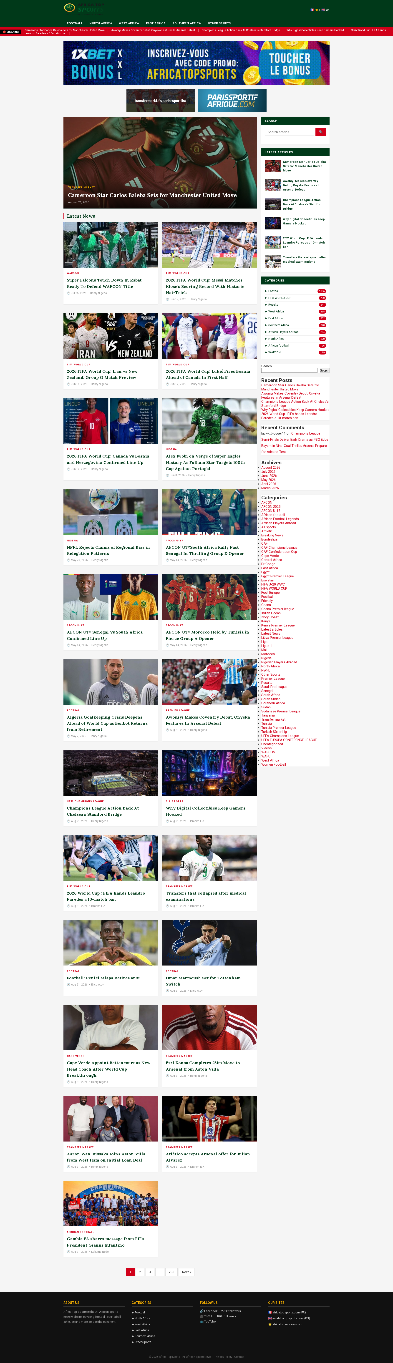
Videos (266, 748)
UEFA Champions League (85, 801)
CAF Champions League (279, 548)
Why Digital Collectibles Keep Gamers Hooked (315, 30)
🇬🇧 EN (325, 9)
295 (171, 1272)
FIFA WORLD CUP (177, 273)
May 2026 (268, 480)
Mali (264, 650)
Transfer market (81, 187)
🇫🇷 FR (314, 9)
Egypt (265, 572)
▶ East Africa (140, 1330)
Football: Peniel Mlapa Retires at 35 (103, 978)
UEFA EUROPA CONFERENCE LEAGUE (289, 740)
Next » (186, 1272)
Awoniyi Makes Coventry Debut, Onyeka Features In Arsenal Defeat (153, 30)
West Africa (129, 23)
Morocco (268, 654)
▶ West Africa (141, 1324)
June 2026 (269, 476)
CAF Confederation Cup (279, 552)
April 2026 (268, 484)
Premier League (178, 710)
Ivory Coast (270, 617)
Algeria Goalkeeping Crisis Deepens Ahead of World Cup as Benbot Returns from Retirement (107, 723)
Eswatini (267, 580)
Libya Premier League (277, 638)
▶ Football (139, 1312)
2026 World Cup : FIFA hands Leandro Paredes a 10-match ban (304, 242)
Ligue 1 (266, 646)
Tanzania (268, 715)
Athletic (267, 531)
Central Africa (271, 560)
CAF (264, 543)
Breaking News (272, 535)
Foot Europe (270, 593)
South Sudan (270, 699)
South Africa (270, 695)
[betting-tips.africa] (160, 100)
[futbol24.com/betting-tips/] (232, 100)
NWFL (265, 670)
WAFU (265, 756)
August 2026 (270, 467)
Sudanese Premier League (280, 711)
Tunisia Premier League (278, 728)
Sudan (266, 707)
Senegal (267, 691)
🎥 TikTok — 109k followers (218, 1316)
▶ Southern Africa (143, 1336)
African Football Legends (280, 519)
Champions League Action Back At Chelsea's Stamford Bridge (241, 30)
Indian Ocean (271, 613)
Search (266, 366)
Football (75, 23)
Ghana (266, 605)
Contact (239, 1356)
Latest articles (272, 629)
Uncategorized (272, 744)
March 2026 (270, 488)
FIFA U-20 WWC (273, 584)
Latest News (270, 633)
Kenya (265, 621)
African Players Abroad (278, 523)
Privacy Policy (223, 1356)
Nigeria (171, 449)
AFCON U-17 (174, 540)
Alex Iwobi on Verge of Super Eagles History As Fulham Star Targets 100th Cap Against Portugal (205, 462)
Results (266, 683)
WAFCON (73, 273)
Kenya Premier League (278, 625)
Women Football (273, 764)
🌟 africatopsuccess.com (285, 1324)
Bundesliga (269, 539)
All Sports (175, 801)
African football (80, 1232)
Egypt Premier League (277, 576)
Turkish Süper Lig (274, 732)
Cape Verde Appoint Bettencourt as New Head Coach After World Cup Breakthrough (109, 1069)
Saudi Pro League (274, 687)
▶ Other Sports (141, 1342)
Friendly (267, 601)
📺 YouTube (208, 1321)
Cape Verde (75, 1056)
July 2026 (268, 472)
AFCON (266, 502)
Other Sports (219, 23)
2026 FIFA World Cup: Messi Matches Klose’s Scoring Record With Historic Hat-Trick (205, 286)
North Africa (100, 23)
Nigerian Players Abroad (279, 662)
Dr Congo (268, 564)
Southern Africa (186, 23)
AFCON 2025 (270, 507)
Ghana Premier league (277, 609)
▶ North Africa (141, 1318)
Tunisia (266, 724)
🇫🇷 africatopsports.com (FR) (287, 1312)
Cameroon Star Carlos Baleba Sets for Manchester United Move (65, 30)
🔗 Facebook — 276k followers (220, 1311)
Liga (264, 642)
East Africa (156, 23)
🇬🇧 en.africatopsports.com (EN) (289, 1318)
